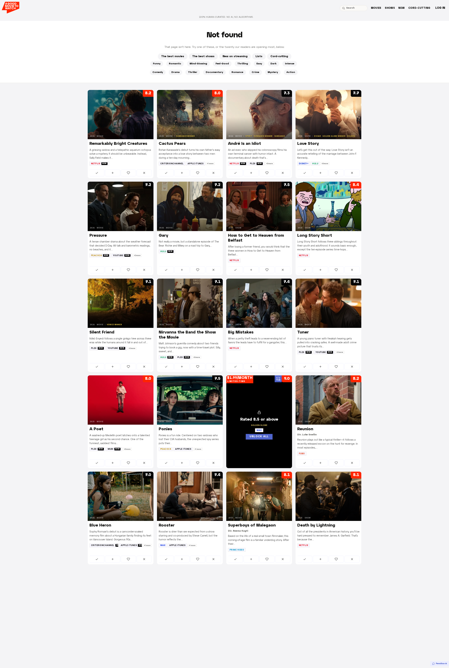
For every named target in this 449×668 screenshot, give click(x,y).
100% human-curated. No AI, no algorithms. (226, 17)
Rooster (167, 525)
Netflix (99, 163)
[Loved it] (128, 172)
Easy (259, 64)
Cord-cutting (419, 8)
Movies (376, 8)
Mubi (114, 449)
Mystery (273, 72)
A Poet (96, 429)
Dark (273, 64)
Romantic (175, 64)
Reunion (305, 429)
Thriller (192, 72)
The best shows (203, 56)
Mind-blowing (198, 64)
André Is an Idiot (244, 144)
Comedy (157, 72)
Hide (144, 172)
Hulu (315, 163)
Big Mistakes (240, 332)
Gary (163, 236)
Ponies (165, 429)
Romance (237, 72)
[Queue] (112, 172)
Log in (440, 8)
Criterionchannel (172, 163)
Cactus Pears (172, 144)
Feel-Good (222, 64)
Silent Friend (101, 332)
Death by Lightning (316, 525)
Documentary (214, 72)
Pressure (98, 236)
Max (162, 545)
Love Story (308, 144)
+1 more (210, 163)
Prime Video (237, 550)
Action (290, 72)
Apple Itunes (195, 163)
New (401, 8)
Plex (256, 163)
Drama (175, 72)
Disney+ (303, 163)
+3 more (269, 163)
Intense (289, 64)
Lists (259, 56)
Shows (390, 8)
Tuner (303, 332)
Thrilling (242, 64)
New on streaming (235, 56)
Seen (96, 172)
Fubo (302, 453)
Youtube (121, 255)
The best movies (172, 56)
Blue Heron (100, 525)
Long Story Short (314, 236)
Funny (156, 64)
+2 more (137, 255)
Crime (255, 72)
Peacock (99, 255)
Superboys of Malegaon (252, 525)
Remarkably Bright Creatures (118, 144)
